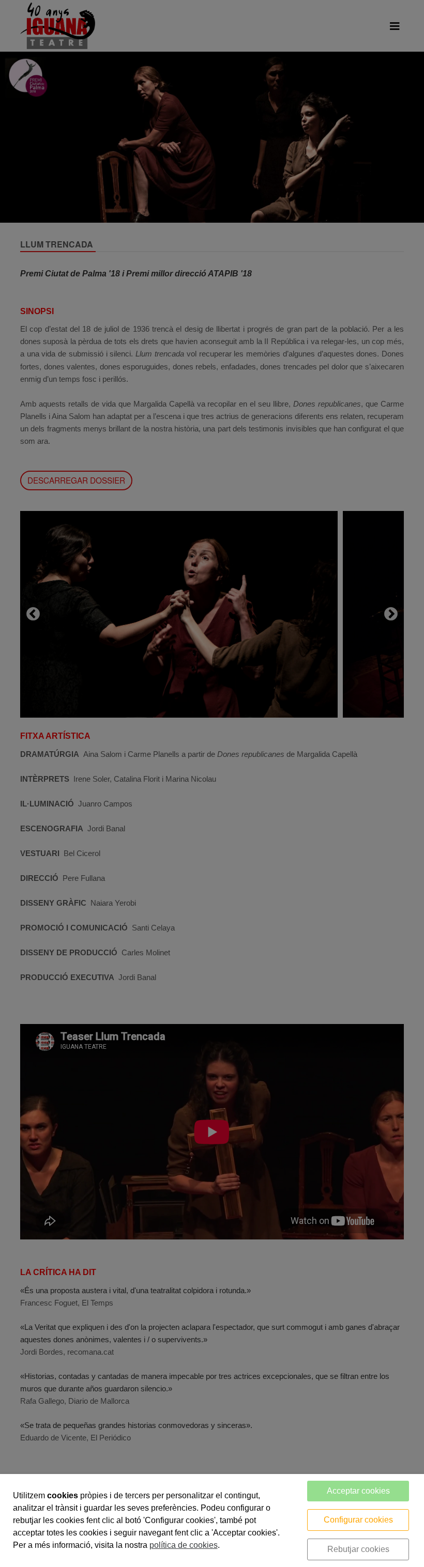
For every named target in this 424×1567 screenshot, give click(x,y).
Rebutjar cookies (358, 1549)
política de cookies (183, 1545)
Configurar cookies (358, 1519)
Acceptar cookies (358, 1490)
